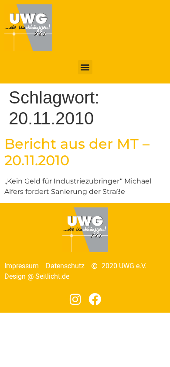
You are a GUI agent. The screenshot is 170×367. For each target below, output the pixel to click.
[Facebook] (95, 299)
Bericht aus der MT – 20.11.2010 (77, 152)
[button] (85, 67)
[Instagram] (75, 299)
